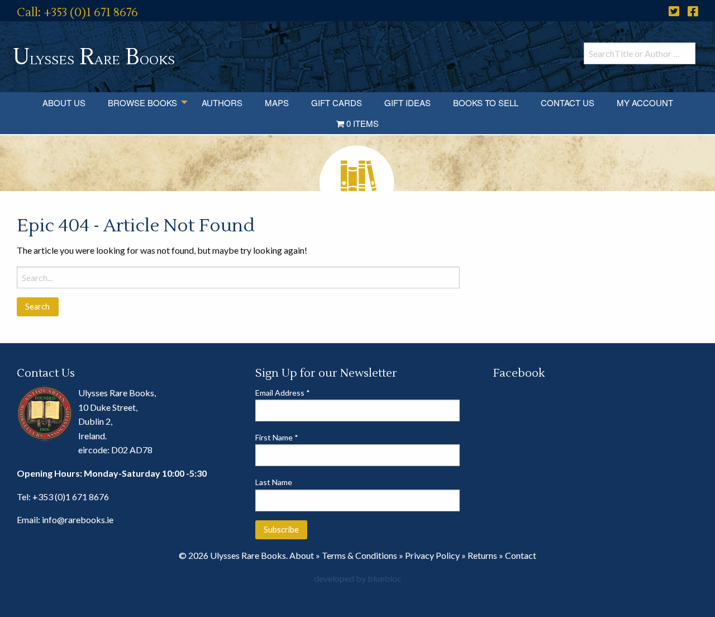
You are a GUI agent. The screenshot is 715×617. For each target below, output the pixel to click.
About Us (63, 102)
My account (645, 102)
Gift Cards (336, 102)
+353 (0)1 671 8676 (70, 496)
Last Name (273, 482)
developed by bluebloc (358, 578)
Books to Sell (485, 102)
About (301, 555)
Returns (482, 555)
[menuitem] (64, 102)
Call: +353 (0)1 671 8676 (77, 12)
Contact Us (567, 102)
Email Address (282, 392)
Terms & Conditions (359, 555)
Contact (520, 555)
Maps (277, 102)
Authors (222, 102)
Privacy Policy (432, 555)
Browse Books (142, 102)
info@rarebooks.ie (77, 519)
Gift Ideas (407, 102)
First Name (276, 437)
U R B (94, 57)
